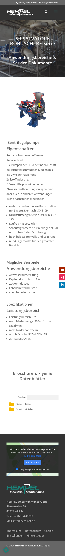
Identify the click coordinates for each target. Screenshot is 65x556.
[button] (33, 404)
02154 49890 (25, 516)
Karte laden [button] (32, 462)
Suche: (22, 397)
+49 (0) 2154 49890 (27, 2)
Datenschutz (33, 531)
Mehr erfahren (32, 455)
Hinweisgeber (35, 535)
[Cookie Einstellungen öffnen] (6, 551)
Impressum (13, 531)
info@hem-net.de (24, 521)
